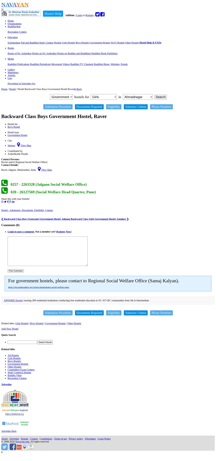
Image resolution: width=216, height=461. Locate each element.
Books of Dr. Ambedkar (20, 53)
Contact (34, 438)
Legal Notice (104, 438)
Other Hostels (132, 42)
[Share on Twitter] (5, 201)
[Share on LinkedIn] (13, 201)
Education (13, 37)
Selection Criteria (135, 106)
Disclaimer (90, 438)
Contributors (46, 438)
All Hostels (13, 355)
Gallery (11, 69)
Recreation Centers (17, 32)
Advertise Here (8, 431)
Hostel (12, 89)
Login (79, 15)
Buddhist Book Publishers (104, 53)
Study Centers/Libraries (19, 372)
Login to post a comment (21, 231)
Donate (24, 438)
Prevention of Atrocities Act (21, 83)
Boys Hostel (14, 127)
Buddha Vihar (15, 375)
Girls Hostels (68, 42)
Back (78, 89)
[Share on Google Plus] (10, 201)
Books (11, 48)
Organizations (15, 23)
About (4, 438)
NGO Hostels (117, 42)
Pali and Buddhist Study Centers (37, 42)
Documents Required (89, 106)
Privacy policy (76, 438)
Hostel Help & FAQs (150, 42)
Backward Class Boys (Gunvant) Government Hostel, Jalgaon (36, 219)
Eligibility (114, 106)
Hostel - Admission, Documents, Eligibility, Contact (27, 210)
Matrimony (13, 72)
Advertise (6, 384)
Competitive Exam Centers (21, 369)
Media (11, 59)
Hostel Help (53, 14)
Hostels (57, 42)
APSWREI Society (13, 300)
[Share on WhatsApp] (2, 201)
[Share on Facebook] (8, 201)
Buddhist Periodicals (40, 64)
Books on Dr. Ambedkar (44, 53)
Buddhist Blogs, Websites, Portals (111, 64)
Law (10, 78)
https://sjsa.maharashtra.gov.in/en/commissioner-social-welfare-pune (38, 287)
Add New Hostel (9, 328)
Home (11, 20)
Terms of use (60, 438)
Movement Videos (60, 64)
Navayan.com (22, 441)
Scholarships (14, 42)
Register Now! (64, 231)
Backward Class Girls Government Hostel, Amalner (100, 219)
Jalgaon (11, 145)
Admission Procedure (58, 106)
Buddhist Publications (18, 64)
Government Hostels (99, 42)
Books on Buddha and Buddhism (74, 53)
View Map (25, 145)
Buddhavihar (14, 26)
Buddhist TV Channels (81, 64)
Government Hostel (17, 135)
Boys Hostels (82, 42)
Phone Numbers (161, 106)
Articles (11, 75)
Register (89, 15)
